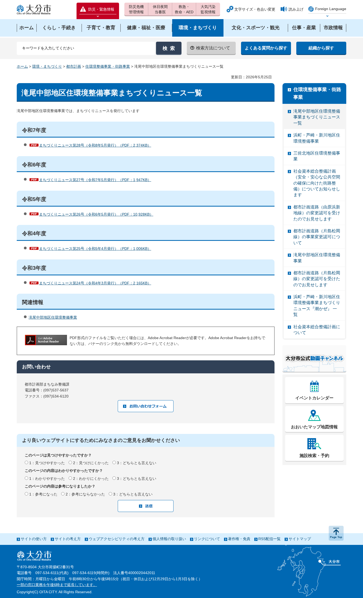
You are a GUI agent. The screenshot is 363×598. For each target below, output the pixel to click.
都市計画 (73, 66)
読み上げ (296, 9)
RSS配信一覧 (269, 539)
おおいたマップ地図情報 (314, 427)
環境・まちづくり (47, 66)
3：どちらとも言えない (136, 463)
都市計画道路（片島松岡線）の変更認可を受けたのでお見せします (316, 279)
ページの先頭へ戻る (336, 533)
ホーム (22, 66)
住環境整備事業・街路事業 (107, 66)
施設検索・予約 (314, 455)
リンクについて (207, 539)
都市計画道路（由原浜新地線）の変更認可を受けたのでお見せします (316, 213)
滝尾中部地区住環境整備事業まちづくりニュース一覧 (316, 117)
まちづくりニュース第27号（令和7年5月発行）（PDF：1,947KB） (95, 180)
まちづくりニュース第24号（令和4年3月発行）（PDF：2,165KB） (95, 283)
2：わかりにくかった (91, 478)
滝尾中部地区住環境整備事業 (53, 317)
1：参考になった (43, 494)
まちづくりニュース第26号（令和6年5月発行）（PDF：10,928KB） (96, 214)
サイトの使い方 (34, 539)
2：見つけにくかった (91, 463)
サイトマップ (300, 539)
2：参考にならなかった (85, 494)
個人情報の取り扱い (169, 539)
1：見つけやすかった (47, 463)
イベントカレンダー (314, 398)
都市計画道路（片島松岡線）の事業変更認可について (316, 237)
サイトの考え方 (68, 539)
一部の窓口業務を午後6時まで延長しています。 (57, 585)
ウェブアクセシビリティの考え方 (117, 539)
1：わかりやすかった (47, 478)
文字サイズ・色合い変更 (254, 9)
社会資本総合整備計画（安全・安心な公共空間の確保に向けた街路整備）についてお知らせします (316, 183)
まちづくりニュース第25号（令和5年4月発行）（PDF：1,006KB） (95, 248)
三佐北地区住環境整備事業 (316, 156)
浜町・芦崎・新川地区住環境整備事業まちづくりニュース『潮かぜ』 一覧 (316, 305)
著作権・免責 (239, 539)
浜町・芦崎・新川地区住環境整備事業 (316, 138)
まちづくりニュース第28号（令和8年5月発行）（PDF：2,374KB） (95, 145)
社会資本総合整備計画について (316, 329)
